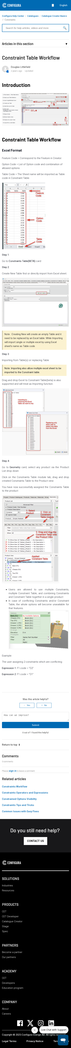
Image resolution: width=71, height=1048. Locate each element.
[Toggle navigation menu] (53, 5)
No (45, 705)
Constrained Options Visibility (19, 798)
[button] (35, 841)
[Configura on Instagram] (43, 1023)
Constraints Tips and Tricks (18, 805)
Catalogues (32, 16)
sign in (13, 770)
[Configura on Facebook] (22, 1023)
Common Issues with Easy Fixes (20, 811)
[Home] (12, 862)
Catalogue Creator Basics (54, 16)
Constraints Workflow (14, 786)
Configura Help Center (13, 16)
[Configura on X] (32, 1023)
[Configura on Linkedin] (53, 1023)
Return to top (9, 744)
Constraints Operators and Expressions (25, 792)
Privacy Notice (34, 1041)
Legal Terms (9, 1041)
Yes (28, 705)
